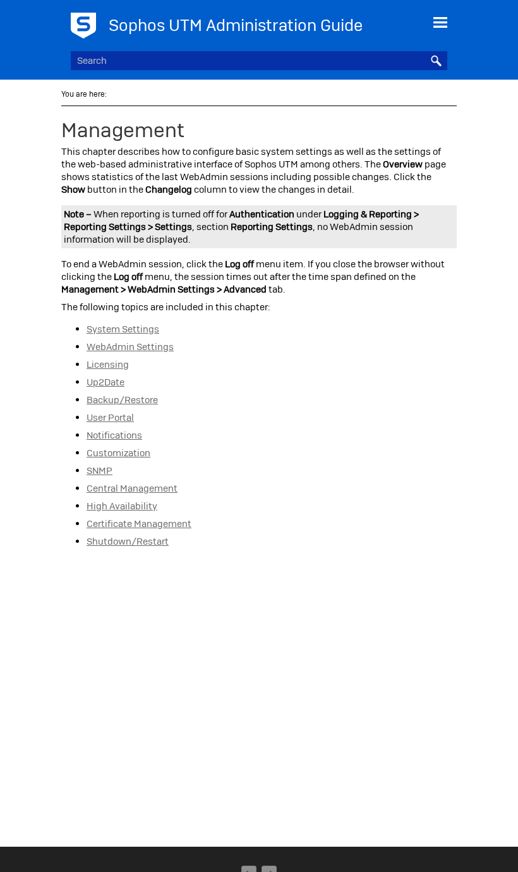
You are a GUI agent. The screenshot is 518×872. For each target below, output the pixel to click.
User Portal (110, 417)
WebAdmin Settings (130, 347)
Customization (118, 453)
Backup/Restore (122, 400)
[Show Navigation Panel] (440, 22)
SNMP (99, 470)
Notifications (114, 435)
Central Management (132, 488)
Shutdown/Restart (128, 541)
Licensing (108, 364)
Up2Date (105, 382)
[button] (436, 60)
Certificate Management (139, 524)
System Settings (123, 329)
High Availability (122, 506)
